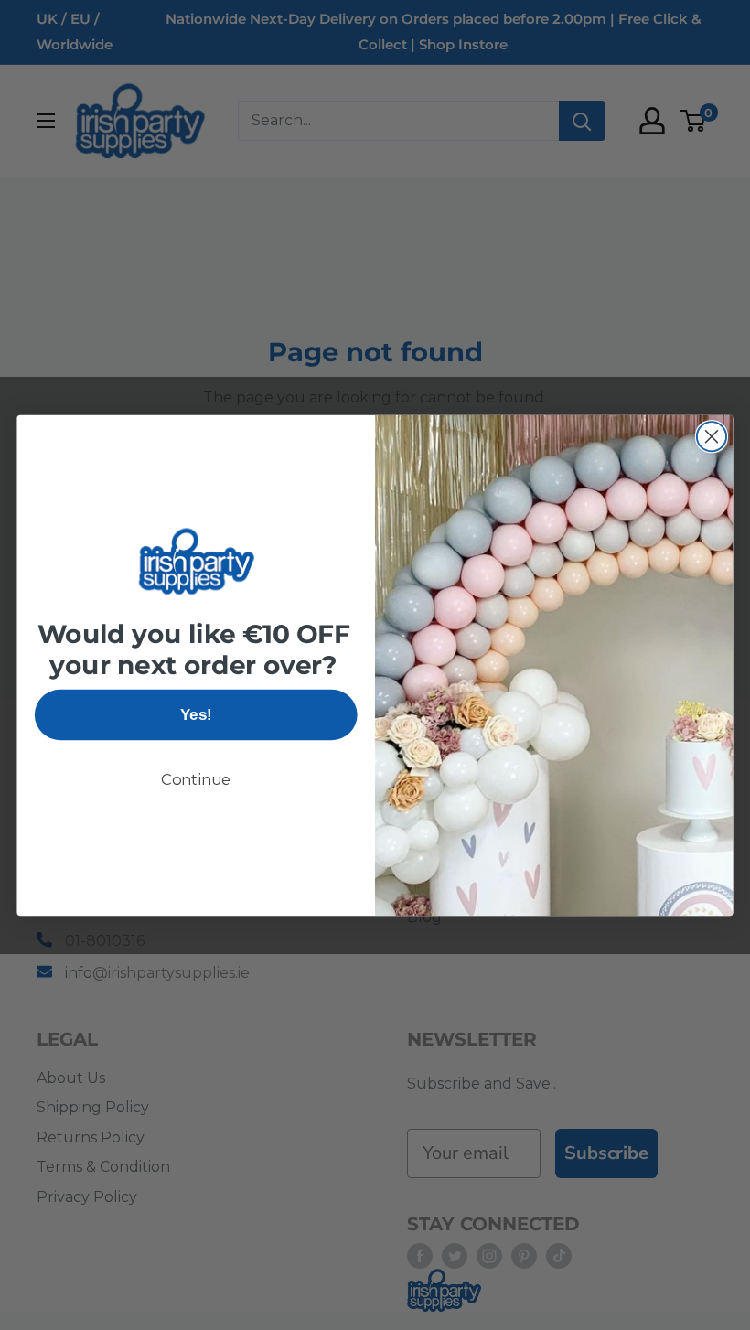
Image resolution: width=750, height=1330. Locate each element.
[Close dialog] (711, 436)
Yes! (195, 714)
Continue (196, 779)
